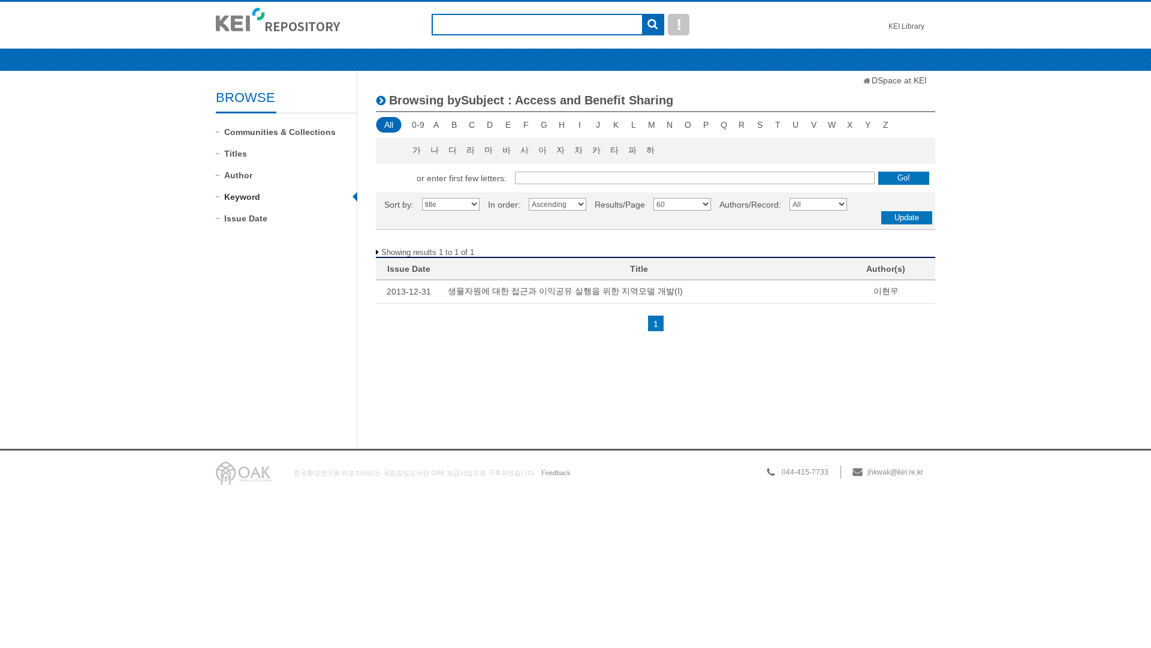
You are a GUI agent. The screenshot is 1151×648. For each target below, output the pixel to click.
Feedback (556, 472)
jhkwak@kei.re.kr (895, 472)
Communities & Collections (280, 132)
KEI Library (906, 26)
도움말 (678, 24)
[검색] (652, 25)
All (388, 125)
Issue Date (245, 218)
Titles (235, 153)
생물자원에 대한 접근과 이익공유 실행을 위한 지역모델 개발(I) (565, 291)
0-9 (418, 125)
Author (238, 175)
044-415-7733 (805, 472)
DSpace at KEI (899, 80)
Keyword (242, 197)
